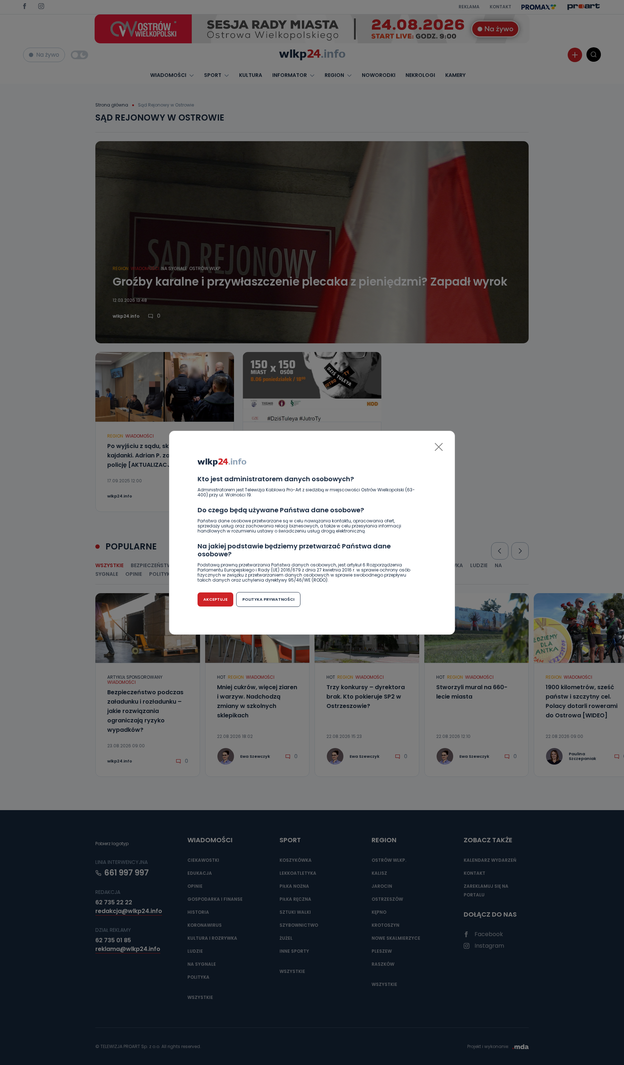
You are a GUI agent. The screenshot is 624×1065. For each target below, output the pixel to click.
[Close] (438, 447)
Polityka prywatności (268, 599)
